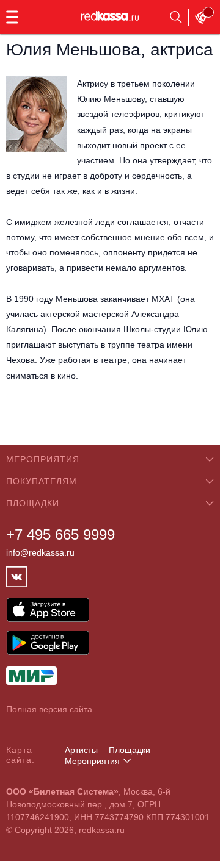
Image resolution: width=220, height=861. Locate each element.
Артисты (81, 750)
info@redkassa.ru (40, 552)
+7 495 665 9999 (60, 534)
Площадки (129, 750)
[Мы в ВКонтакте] (16, 576)
